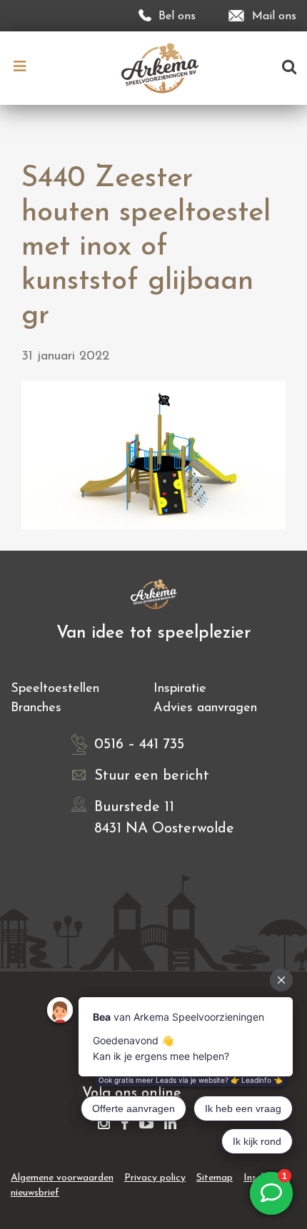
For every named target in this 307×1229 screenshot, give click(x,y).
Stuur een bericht (151, 776)
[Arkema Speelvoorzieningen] (163, 67)
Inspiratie (180, 689)
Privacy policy (155, 1178)
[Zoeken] (289, 68)
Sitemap (214, 1178)
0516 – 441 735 (139, 745)
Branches (36, 708)
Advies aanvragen (205, 708)
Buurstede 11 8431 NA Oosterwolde (164, 818)
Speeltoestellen (55, 689)
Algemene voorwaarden (62, 1178)
